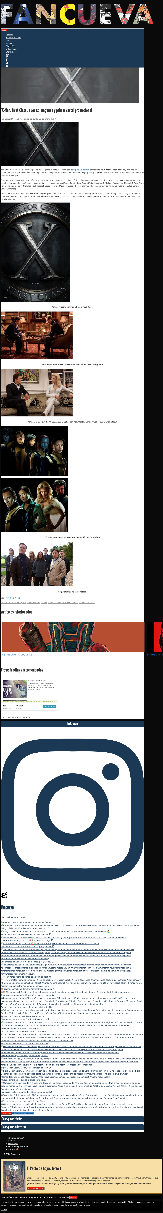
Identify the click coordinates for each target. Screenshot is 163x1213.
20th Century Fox (18, 602)
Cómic (9, 40)
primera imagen (82, 170)
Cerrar (4, 1209)
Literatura (10, 52)
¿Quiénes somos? (16, 1138)
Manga (9, 43)
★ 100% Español (13, 37)
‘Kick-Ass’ (66, 196)
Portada (9, 35)
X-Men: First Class (87, 602)
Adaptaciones (33, 602)
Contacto (12, 1141)
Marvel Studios (54, 602)
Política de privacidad (18, 1146)
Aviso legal (13, 1143)
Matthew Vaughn (70, 602)
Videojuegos (11, 49)
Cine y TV (10, 46)
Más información (61, 1197)
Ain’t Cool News (13, 598)
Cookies (12, 1149)
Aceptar (73, 1197)
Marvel (44, 602)
